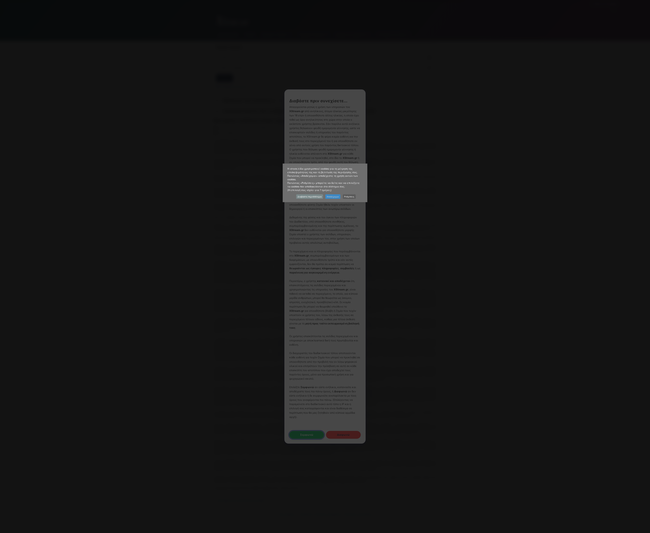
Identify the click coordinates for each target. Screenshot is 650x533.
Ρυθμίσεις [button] (349, 196)
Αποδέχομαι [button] (333, 196)
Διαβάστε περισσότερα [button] (310, 196)
